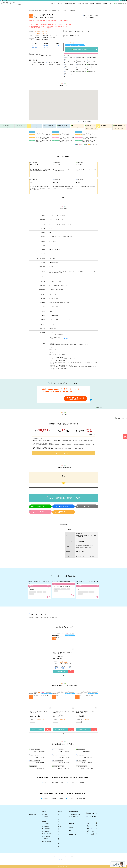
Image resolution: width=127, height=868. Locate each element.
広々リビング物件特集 (46, 824)
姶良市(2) (81, 782)
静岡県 (59, 833)
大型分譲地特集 (45, 838)
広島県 (59, 841)
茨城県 (59, 816)
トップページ (32, 811)
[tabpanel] (39, 590)
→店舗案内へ (66, 338)
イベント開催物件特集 (46, 823)
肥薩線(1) (62, 798)
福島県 (59, 814)
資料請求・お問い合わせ (84, 49)
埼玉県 (59, 821)
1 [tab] (63, 601)
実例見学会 (98, 3)
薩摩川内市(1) (54, 782)
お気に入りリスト (73, 834)
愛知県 (59, 834)
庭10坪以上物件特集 (46, 836)
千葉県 (59, 823)
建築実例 (92, 3)
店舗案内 (105, 3)
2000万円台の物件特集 (46, 840)
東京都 (59, 824)
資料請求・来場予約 (60, 671)
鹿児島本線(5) (70, 798)
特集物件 (44, 821)
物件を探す (53, 3)
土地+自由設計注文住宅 (70, 3)
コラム (110, 3)
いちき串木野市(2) (72, 782)
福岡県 (59, 843)
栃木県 (59, 818)
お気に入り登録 (47, 730)
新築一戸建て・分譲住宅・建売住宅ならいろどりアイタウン (40, 10)
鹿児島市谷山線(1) (80, 798)
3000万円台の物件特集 (46, 841)
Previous (29, 64)
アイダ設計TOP (32, 814)
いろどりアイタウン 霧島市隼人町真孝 (58, 657)
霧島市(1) (63, 782)
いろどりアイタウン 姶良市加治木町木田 (35, 715)
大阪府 (59, 838)
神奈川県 (59, 826)
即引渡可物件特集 (45, 831)
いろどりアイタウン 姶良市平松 (58, 715)
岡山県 (59, 839)
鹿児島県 (55, 10)
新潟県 (59, 831)
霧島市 (59, 10)
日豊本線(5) (54, 798)
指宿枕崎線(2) (45, 798)
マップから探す (45, 816)
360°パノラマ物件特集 (46, 833)
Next (61, 64)
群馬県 (59, 819)
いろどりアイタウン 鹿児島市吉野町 (81, 715)
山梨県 (59, 828)
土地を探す (60, 3)
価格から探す (44, 818)
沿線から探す (44, 814)
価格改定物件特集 (45, 826)
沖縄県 (59, 846)
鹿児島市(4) (45, 782)
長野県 (59, 829)
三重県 (59, 836)
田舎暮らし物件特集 (46, 828)
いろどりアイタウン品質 (82, 3)
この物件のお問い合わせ (75, 398)
